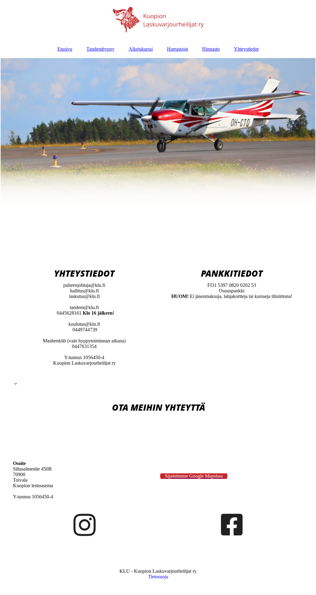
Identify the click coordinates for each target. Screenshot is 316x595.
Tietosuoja (158, 576)
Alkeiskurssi (141, 49)
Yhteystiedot (246, 49)
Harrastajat (177, 49)
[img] (158, 20)
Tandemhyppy (100, 49)
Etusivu (64, 49)
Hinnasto (211, 49)
